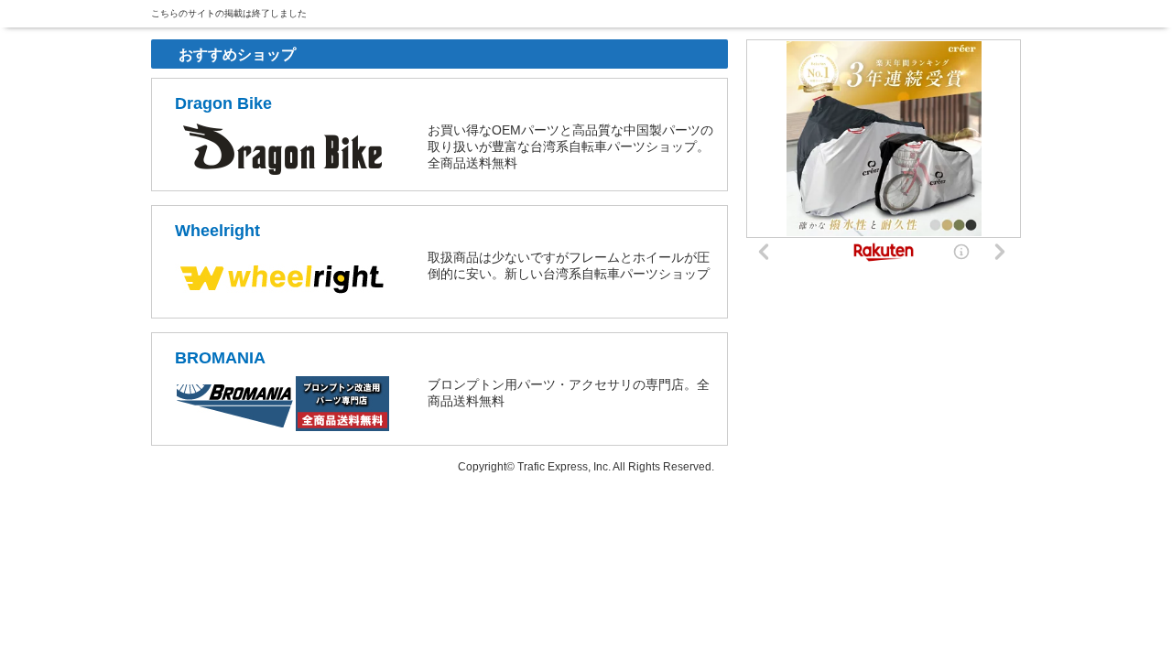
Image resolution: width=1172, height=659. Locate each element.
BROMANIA (220, 358)
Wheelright (217, 230)
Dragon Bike (223, 103)
